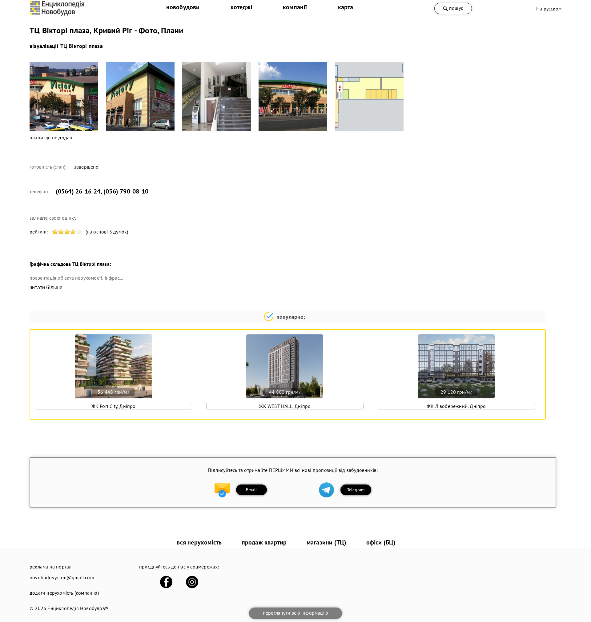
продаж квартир (264, 542)
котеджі (241, 7)
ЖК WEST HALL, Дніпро (285, 406)
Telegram (356, 489)
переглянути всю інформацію (295, 613)
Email (251, 489)
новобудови (183, 7)
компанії (295, 7)
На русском (548, 9)
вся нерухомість (199, 542)
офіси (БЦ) (381, 542)
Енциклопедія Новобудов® (77, 608)
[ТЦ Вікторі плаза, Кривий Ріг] (64, 96)
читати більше (46, 287)
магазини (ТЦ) (327, 542)
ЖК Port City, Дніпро (113, 406)
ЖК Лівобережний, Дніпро (456, 406)
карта (345, 7)
